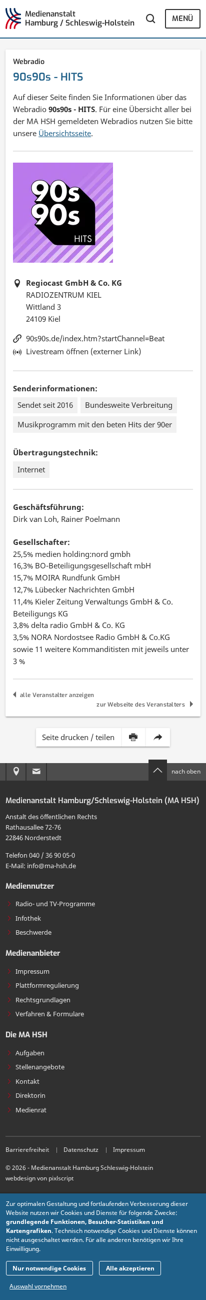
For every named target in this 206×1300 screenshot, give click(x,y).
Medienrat (31, 1109)
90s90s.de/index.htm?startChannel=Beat (95, 338)
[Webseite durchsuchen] (150, 18)
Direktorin (31, 1095)
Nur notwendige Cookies (49, 1268)
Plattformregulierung (47, 985)
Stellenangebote (40, 1066)
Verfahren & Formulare (50, 1013)
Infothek (28, 918)
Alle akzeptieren (130, 1268)
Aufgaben (30, 1052)
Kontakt (28, 1081)
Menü (182, 19)
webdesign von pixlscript (40, 1178)
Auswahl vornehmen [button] (38, 1286)
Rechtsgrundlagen (43, 999)
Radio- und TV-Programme (55, 903)
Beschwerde (34, 932)
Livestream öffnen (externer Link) (83, 351)
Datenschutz (81, 1149)
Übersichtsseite (64, 133)
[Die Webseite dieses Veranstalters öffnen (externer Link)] (63, 213)
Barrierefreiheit (27, 1149)
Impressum (33, 971)
